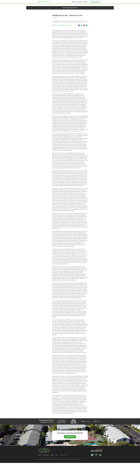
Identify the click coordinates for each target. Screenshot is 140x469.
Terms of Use (70, 459)
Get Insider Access (95, 1)
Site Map (77, 459)
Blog (56, 455)
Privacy (63, 459)
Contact (85, 1)
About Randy (80, 1)
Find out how (70, 436)
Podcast (73, 1)
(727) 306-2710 (96, 451)
